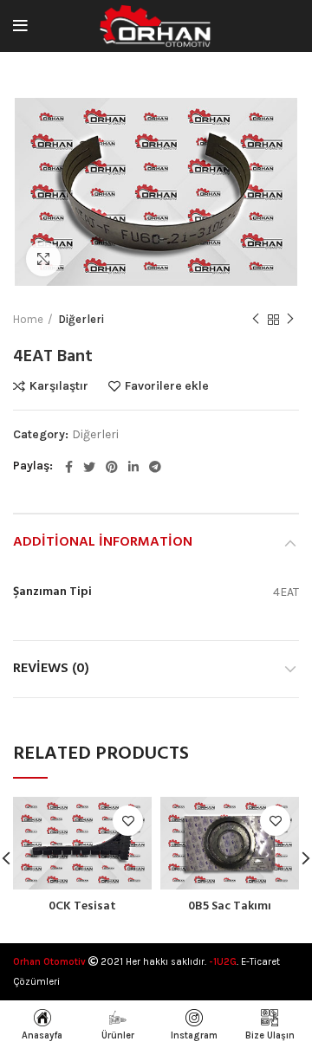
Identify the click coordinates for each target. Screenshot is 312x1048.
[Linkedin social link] (133, 467)
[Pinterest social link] (112, 467)
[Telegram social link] (155, 467)
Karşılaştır (58, 386)
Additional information (102, 542)
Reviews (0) (51, 668)
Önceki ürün (255, 320)
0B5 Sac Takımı (229, 906)
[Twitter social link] (89, 467)
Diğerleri (81, 319)
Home (28, 319)
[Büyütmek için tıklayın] (43, 259)
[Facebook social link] (69, 467)
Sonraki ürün (290, 320)
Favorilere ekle (167, 386)
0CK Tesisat (82, 906)
